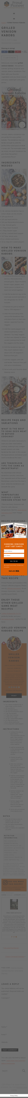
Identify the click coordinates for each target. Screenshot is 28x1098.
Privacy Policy (14, 1095)
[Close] (25, 524)
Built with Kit (14, 571)
